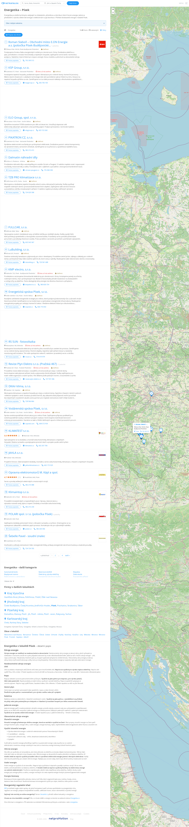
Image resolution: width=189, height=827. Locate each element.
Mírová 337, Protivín (12, 253)
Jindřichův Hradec (42, 605)
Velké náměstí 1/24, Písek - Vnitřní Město (19, 296)
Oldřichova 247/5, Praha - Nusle (16, 181)
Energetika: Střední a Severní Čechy (36, 627)
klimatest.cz (29, 446)
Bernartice (27, 635)
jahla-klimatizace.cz (32, 465)
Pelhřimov (29, 597)
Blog (71, 819)
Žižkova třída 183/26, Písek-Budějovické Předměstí (22, 49)
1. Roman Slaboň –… (141, 424)
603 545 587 (29, 242)
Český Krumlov (27, 605)
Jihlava (21, 597)
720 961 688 (43, 262)
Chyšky (60, 635)
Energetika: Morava (55, 627)
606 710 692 (41, 307)
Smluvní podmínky (34, 814)
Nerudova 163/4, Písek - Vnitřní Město (18, 121)
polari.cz (28, 529)
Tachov (68, 614)
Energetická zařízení (80, 577)
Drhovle (54, 635)
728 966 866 (29, 401)
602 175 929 (48, 465)
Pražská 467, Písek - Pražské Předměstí (18, 368)
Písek (53, 605)
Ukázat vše (8, 581)
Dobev (47, 635)
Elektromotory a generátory (14, 577)
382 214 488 (29, 485)
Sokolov (25, 622)
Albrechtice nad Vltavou (13, 635)
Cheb (6, 622)
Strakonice (72, 605)
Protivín (12, 637)
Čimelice (35, 635)
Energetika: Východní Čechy (13, 627)
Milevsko (87, 635)
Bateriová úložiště (45, 572)
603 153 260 (43, 130)
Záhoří (26, 637)
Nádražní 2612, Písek (13, 497)
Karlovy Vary (15, 622)
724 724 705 (29, 548)
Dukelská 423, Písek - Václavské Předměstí (19, 141)
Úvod (23, 814)
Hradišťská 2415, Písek (13, 541)
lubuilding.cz (30, 262)
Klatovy (17, 614)
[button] (151, 394)
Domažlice (8, 614)
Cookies (86, 814)
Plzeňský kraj (15, 610)
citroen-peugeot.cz (32, 170)
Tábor (80, 605)
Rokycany (60, 614)
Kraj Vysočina (15, 593)
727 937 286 (50, 379)
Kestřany (68, 635)
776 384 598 (48, 170)
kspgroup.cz (29, 83)
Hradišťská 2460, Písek (32, 477)
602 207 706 (43, 446)
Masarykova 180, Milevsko (14, 345)
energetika (73, 802)
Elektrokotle (77, 574)
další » (67, 555)
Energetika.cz (75, 798)
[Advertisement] (55, 100)
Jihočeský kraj (15, 601)
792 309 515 (29, 60)
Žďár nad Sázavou (49, 597)
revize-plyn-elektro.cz (33, 379)
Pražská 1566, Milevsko (13, 458)
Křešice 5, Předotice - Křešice (15, 161)
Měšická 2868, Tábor (12, 231)
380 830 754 (44, 284)
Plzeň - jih (26, 614)
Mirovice (102, 635)
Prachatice (61, 605)
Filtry (104, 30)
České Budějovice (12, 605)
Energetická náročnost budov (50, 577)
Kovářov (75, 635)
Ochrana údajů (75, 814)
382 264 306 (40, 529)
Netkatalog (12, 3)
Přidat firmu (47, 814)
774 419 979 (40, 357)
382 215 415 (29, 150)
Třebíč (38, 597)
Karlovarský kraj (17, 618)
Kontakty (64, 814)
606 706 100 (43, 83)
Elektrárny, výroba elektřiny (49, 574)
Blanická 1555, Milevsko (31, 436)
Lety (81, 635)
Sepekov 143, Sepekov (13, 390)
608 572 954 (43, 424)
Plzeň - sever (49, 614)
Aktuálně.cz (44, 794)
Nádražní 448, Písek (12, 519)
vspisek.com (29, 424)
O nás (57, 814)
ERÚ (5, 788)
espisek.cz (29, 307)
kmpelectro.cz (30, 284)
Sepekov (19, 637)
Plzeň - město (37, 614)
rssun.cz (28, 357)
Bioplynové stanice (11, 574)
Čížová (41, 635)
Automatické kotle (11, 572)
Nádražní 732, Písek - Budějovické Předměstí (20, 273)
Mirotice (95, 635)
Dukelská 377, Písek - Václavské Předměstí (19, 71)
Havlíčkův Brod (10, 597)
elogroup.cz (29, 130)
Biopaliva (76, 572)
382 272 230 (29, 507)
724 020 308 (29, 192)
